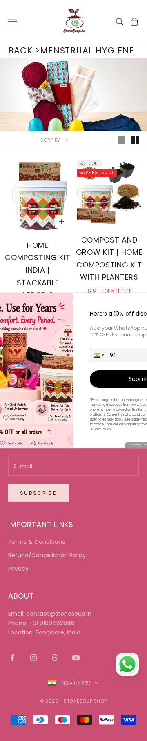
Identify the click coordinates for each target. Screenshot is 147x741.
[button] (98, 355)
